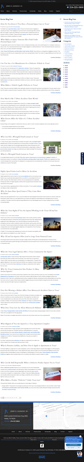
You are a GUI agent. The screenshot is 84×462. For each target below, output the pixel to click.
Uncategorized (68, 55)
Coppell (39, 439)
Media (39, 11)
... (18, 397)
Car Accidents (15, 101)
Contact (51, 11)
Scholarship (32, 11)
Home (2, 11)
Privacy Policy (39, 453)
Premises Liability (16, 326)
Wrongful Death (68, 59)
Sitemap (53, 453)
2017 (66, 85)
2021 (66, 76)
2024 (66, 70)
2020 (66, 78)
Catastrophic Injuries (70, 46)
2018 (66, 82)
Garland (44, 439)
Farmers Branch (15, 439)
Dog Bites (67, 51)
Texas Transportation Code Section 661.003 (15, 311)
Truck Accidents (69, 53)
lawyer (24, 34)
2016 (66, 87)
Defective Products (17, 66)
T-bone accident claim (33, 103)
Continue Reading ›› (56, 57)
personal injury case (14, 28)
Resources (31, 453)
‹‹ (1, 397)
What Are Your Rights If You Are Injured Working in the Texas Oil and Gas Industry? (73, 37)
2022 (66, 74)
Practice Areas (23, 11)
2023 (66, 72)
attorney (39, 186)
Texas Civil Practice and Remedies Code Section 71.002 (32, 159)
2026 (66, 65)
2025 (66, 67)
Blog (45, 11)
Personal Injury (16, 26)
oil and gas (19, 217)
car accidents (24, 176)
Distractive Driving (69, 50)
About (8, 11)
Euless (8, 439)
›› (20, 397)
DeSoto (21, 439)
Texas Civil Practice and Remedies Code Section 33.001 (18, 51)
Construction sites (5, 256)
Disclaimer (47, 453)
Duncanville (27, 439)
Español (58, 11)
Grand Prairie (60, 439)
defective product (9, 367)
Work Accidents (15, 215)
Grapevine (49, 439)
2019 (66, 80)
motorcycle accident (34, 302)
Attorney (14, 11)
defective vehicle (23, 68)
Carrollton (3, 439)
